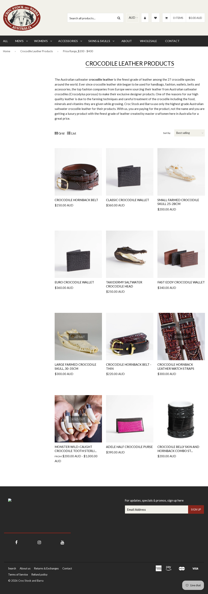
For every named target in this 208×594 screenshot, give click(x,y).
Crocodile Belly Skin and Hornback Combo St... (178, 449)
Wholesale (148, 41)
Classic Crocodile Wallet (127, 200)
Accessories (68, 41)
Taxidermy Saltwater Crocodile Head (124, 284)
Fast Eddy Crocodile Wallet (181, 282)
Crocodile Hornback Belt (76, 200)
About (126, 41)
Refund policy (39, 574)
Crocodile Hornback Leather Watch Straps (175, 366)
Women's (41, 41)
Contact (172, 41)
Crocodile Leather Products (36, 51)
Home (6, 51)
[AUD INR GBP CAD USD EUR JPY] (132, 17)
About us (25, 568)
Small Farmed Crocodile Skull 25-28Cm (178, 202)
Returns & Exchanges (46, 568)
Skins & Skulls (99, 41)
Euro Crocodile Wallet (74, 282)
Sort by (166, 132)
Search (12, 568)
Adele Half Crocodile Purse (129, 447)
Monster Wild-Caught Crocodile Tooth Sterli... (75, 449)
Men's (19, 41)
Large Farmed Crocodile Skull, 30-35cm (75, 366)
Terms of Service (18, 574)
